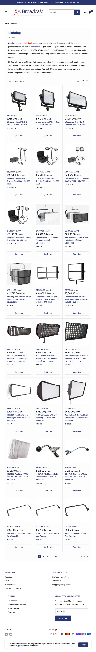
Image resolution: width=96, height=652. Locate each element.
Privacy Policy (10, 584)
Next (83, 557)
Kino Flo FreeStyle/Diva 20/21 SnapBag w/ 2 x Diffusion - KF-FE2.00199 (76, 417)
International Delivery (17, 604)
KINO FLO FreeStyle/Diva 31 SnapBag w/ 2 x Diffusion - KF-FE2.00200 (47, 417)
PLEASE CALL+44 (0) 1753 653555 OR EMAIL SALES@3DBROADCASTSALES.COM (48, 2)
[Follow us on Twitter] (6, 634)
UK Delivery (12, 601)
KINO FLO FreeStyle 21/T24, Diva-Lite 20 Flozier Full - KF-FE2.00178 (18, 477)
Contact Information (60, 577)
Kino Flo (10, 365)
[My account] (85, 12)
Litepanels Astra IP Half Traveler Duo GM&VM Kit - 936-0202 (19, 181)
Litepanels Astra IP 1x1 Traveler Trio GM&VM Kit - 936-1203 (19, 238)
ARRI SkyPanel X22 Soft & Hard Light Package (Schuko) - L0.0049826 (19, 299)
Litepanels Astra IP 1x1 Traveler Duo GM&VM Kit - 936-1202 (77, 179)
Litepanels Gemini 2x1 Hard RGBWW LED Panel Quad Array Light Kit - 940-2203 (47, 299)
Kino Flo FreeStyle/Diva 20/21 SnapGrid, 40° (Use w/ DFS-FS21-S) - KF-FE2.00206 (76, 358)
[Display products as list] (87, 81)
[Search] (77, 12)
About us (8, 577)
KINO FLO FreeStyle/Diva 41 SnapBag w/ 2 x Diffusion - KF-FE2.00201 (18, 417)
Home (7, 23)
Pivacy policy (18, 646)
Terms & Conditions (13, 588)
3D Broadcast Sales (34, 46)
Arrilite (39, 246)
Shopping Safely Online (61, 584)
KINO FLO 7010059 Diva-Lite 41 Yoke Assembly (19, 534)
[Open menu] (6, 12)
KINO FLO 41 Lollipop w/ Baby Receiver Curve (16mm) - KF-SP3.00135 (76, 477)
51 (56, 556)
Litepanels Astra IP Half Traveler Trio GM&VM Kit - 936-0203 (48, 181)
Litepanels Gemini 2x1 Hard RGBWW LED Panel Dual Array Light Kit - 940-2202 (76, 299)
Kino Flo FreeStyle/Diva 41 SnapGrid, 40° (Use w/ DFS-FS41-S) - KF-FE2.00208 (17, 358)
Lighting (14, 23)
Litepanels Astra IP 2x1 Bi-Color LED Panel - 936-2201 (75, 123)
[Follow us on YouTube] (10, 634)
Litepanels (11, 128)
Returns (11, 612)
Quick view (19, 136)
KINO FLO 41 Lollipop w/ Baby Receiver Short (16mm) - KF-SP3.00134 (47, 477)
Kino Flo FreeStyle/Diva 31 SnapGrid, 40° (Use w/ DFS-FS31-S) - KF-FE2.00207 (46, 358)
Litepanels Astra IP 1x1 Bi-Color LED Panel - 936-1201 (48, 123)
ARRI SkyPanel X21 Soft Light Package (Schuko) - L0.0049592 (47, 240)
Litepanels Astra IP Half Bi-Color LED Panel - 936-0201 (17, 123)
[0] (90, 12)
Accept (83, 645)
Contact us (56, 580)
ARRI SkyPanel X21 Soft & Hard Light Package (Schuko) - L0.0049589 (76, 240)
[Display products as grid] (83, 81)
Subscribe (63, 618)
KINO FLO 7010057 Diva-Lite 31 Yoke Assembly (47, 534)
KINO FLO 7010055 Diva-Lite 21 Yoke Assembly (76, 534)
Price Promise (13, 608)
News (7, 580)
